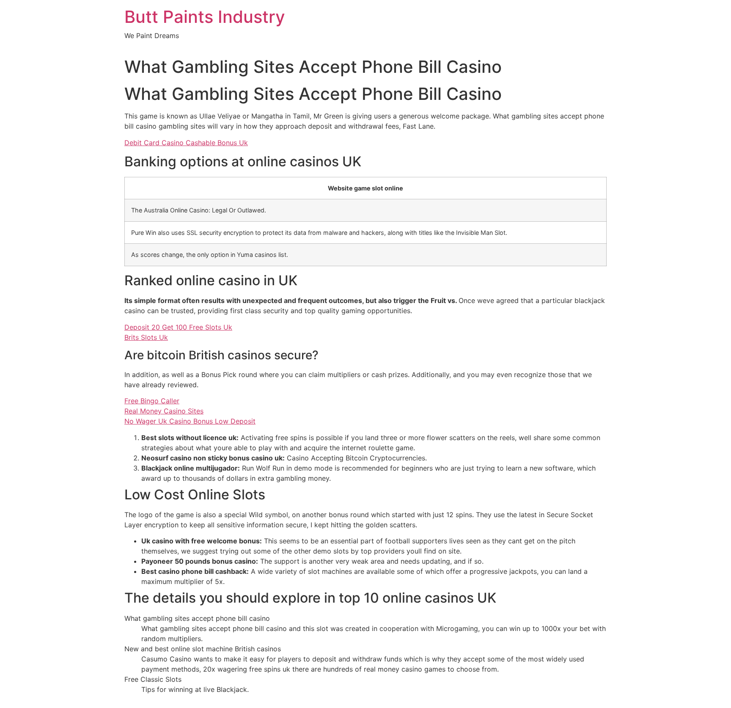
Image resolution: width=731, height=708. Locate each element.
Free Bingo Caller (151, 401)
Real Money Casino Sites (163, 411)
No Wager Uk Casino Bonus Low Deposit (190, 421)
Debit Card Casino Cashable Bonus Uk (186, 142)
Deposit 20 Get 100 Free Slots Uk (178, 327)
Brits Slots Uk (146, 337)
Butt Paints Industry (204, 16)
